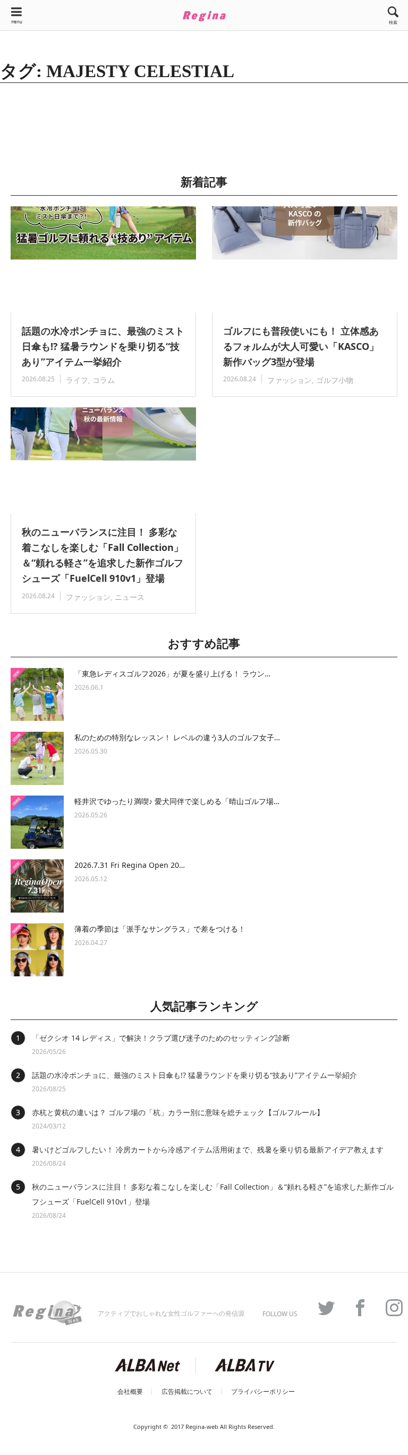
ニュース (129, 597)
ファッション (289, 380)
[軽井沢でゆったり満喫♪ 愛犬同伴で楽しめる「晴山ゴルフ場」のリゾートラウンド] (37, 822)
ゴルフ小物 (334, 380)
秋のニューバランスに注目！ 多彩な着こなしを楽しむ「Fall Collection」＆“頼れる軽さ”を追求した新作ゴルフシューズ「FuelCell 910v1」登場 (102, 554)
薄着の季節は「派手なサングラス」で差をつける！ (159, 929)
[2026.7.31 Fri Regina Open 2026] (37, 886)
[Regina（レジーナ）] (204, 16)
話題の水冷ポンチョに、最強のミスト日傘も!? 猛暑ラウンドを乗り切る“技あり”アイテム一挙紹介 (103, 346)
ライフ (77, 380)
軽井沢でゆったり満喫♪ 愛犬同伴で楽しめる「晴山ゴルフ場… (176, 801)
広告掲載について (187, 1392)
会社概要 (130, 1392)
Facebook (354, 1307)
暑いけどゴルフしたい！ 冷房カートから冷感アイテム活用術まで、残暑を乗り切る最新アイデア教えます (208, 1149)
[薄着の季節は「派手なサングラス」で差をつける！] (37, 949)
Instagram (388, 1307)
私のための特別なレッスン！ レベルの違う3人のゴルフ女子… (177, 737)
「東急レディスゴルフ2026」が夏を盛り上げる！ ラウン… (172, 673)
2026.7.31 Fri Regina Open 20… (129, 865)
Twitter (320, 1307)
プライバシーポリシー (263, 1392)
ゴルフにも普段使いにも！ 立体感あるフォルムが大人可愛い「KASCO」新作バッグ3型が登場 (301, 346)
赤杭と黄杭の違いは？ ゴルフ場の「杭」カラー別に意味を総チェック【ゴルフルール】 (178, 1112)
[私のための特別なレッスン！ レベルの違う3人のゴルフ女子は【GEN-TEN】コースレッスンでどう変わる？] (37, 758)
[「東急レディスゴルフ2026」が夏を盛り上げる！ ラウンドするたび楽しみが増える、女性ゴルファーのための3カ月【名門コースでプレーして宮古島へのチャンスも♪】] (37, 694)
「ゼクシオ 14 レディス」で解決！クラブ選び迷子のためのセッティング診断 (161, 1038)
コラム (103, 380)
